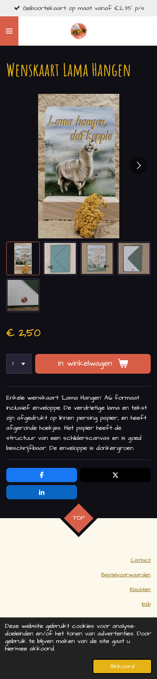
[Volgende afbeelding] (138, 165)
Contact (141, 560)
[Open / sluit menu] (9, 31)
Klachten (140, 589)
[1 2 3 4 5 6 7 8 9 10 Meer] (18, 364)
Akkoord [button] (122, 666)
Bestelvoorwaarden (126, 574)
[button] (23, 258)
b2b (146, 604)
